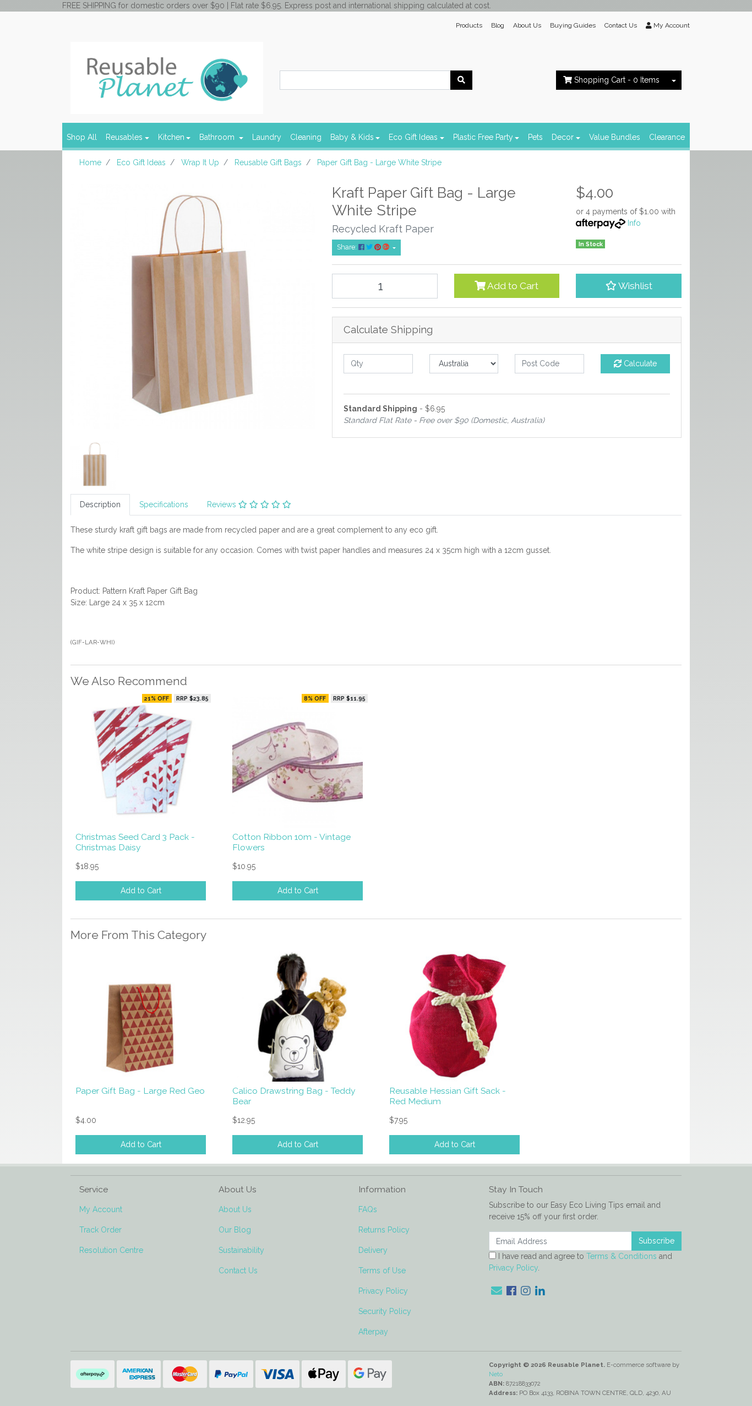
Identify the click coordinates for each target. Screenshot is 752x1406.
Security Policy (384, 1311)
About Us (527, 25)
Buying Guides (573, 25)
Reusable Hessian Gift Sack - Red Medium (447, 1095)
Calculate (639, 363)
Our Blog (235, 1229)
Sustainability (241, 1250)
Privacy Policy (383, 1290)
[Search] (461, 80)
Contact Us (620, 25)
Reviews (222, 504)
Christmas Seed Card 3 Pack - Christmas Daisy (135, 842)
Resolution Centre (111, 1250)
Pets (535, 137)
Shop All (82, 137)
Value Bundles (614, 137)
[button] (629, 286)
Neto (496, 1374)
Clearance (667, 137)
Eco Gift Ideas (413, 137)
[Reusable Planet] (166, 74)
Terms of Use (382, 1270)
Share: (347, 247)
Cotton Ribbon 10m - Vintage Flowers (291, 842)
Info (634, 223)
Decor (563, 137)
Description (100, 504)
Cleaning (305, 137)
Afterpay (373, 1331)
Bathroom (218, 137)
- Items (617, 79)
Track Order (100, 1229)
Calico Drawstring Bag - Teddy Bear (294, 1095)
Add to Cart (512, 285)
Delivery (373, 1250)
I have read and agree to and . (580, 1262)
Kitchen (171, 137)
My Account (100, 1209)
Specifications (163, 504)
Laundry (266, 137)
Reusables (124, 137)
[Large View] (94, 464)
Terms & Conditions (621, 1256)
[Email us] (496, 1291)
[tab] (100, 504)
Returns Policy (384, 1229)
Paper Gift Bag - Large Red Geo (140, 1090)
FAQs (367, 1209)
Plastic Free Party (483, 137)
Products (469, 25)
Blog (497, 25)
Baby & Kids (352, 137)
